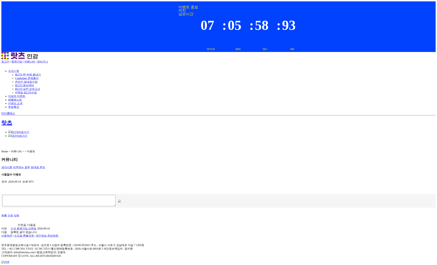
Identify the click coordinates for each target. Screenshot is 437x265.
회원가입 (16, 61)
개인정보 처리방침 (47, 235)
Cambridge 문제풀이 (27, 78)
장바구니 (42, 61)
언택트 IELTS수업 (26, 92)
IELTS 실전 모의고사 (27, 89)
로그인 (5, 61)
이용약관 (6, 235)
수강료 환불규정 (24, 235)
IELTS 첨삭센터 (24, 85)
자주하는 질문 (21, 167)
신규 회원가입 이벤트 (24, 228)
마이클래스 (8, 113)
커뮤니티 (29, 61)
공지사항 (6, 167)
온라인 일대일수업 (26, 81)
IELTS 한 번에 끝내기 (28, 74)
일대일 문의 (38, 167)
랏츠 (6, 123)
